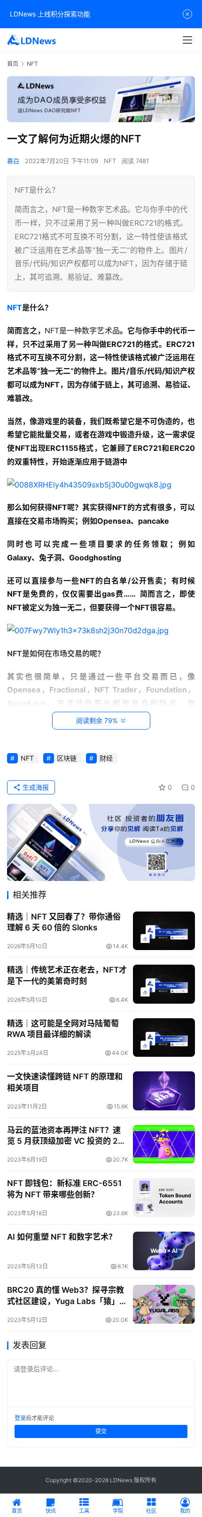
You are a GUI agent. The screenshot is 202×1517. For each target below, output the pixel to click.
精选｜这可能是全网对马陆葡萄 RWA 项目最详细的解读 (63, 1029)
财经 (106, 758)
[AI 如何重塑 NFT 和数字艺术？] (164, 1251)
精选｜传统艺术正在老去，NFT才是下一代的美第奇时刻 (67, 975)
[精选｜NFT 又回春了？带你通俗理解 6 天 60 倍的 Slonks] (164, 931)
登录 (20, 1418)
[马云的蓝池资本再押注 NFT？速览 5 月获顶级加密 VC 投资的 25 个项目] (164, 1144)
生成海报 (35, 787)
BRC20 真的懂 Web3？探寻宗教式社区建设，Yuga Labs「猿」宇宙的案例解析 (67, 1295)
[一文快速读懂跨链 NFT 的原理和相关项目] (164, 1090)
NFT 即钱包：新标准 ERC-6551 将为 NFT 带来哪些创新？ (64, 1189)
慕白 (13, 161)
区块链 (67, 758)
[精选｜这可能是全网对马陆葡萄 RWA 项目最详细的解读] (164, 1037)
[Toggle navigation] (187, 39)
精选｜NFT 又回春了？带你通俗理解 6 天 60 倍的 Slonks (64, 922)
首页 (12, 63)
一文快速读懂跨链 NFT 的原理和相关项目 (65, 1082)
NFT (110, 161)
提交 (101, 1431)
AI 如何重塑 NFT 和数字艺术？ (62, 1237)
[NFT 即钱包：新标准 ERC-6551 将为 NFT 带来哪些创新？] (164, 1197)
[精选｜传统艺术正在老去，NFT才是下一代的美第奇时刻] (164, 984)
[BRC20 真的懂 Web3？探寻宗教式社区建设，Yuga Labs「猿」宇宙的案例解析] (164, 1304)
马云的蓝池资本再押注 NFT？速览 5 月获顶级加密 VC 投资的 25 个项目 (65, 1136)
